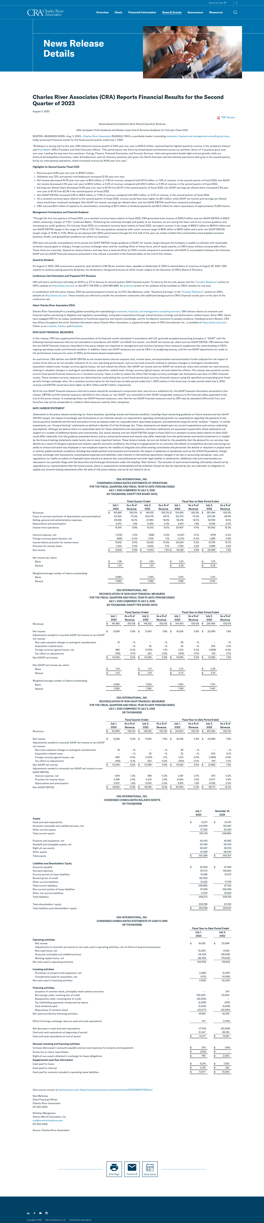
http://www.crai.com (63, 285)
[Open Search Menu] (235, 12)
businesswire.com (69, 1089)
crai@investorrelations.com (48, 1120)
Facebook (77, 326)
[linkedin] (28, 1213)
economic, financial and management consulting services (198, 136)
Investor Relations (206, 282)
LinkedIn (52, 326)
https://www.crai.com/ (214, 322)
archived (128, 285)
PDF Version (228, 117)
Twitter (62, 326)
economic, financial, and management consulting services (148, 311)
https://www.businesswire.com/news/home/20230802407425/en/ (116, 1089)
